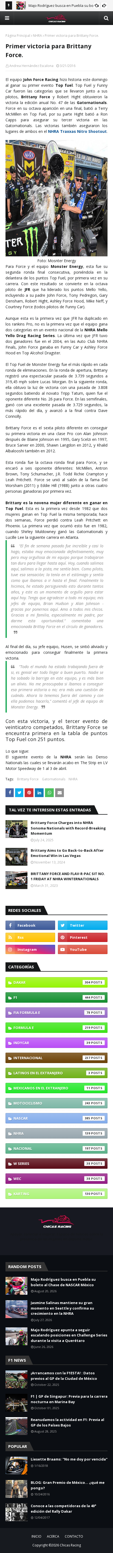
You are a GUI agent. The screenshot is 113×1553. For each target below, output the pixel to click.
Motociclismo (51, 1103)
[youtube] (83, 949)
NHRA (37, 35)
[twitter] (83, 925)
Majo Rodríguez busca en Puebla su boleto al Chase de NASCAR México (63, 1282)
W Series (51, 1163)
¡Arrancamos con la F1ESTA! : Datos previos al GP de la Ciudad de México (64, 1375)
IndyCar (51, 1042)
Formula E (51, 1027)
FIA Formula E (51, 1012)
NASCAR (51, 1118)
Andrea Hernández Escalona (31, 65)
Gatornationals (53, 779)
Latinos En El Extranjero (51, 1072)
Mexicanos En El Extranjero (51, 1088)
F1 (51, 997)
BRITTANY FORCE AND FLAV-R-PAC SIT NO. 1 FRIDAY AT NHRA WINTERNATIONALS (68, 876)
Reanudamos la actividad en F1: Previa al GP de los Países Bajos (67, 1422)
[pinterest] (83, 937)
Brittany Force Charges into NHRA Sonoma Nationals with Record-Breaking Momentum (68, 828)
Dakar (51, 982)
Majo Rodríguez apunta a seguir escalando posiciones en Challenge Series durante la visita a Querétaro (69, 1335)
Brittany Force (28, 779)
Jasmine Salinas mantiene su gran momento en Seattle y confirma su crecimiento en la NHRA (62, 1308)
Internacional (51, 1057)
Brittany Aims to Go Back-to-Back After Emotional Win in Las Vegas (67, 853)
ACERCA (53, 1536)
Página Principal (17, 35)
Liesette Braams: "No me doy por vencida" (69, 1459)
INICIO (36, 1536)
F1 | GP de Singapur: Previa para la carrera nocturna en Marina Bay (69, 1399)
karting (51, 1193)
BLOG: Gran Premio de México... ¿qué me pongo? (67, 1485)
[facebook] (30, 925)
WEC (51, 1178)
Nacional (51, 1148)
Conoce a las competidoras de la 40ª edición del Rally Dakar (63, 1508)
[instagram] (30, 949)
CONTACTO (74, 1536)
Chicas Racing (70, 1545)
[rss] (30, 937)
